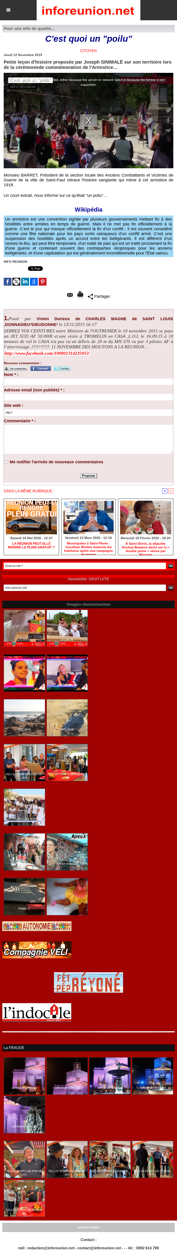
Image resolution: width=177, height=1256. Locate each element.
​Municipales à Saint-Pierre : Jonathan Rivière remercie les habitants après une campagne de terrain (88, 547)
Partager (101, 296)
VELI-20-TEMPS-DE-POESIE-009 (67, 1173)
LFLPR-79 (67, 640)
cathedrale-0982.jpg (67, 1087)
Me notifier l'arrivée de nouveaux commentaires (56, 462)
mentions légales (88, 1227)
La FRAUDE (14, 1048)
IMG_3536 (24, 729)
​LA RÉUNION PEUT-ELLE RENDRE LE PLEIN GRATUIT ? (31, 545)
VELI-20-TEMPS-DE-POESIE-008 (152, 1173)
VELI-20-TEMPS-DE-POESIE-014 (110, 1173)
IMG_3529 (67, 729)
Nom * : (11, 374)
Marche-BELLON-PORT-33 (24, 819)
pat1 (67, 908)
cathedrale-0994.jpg (24, 1126)
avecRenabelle (24, 684)
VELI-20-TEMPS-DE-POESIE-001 (24, 1173)
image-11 (24, 908)
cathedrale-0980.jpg (24, 1087)
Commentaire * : (20, 421)
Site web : (13, 405)
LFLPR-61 (24, 640)
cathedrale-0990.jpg (110, 1087)
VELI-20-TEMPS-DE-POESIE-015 (67, 776)
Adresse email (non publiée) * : (34, 390)
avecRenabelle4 (67, 684)
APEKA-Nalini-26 (67, 863)
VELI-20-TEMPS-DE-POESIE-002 (24, 1211)
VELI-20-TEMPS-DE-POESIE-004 (24, 776)
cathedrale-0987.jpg (152, 1087)
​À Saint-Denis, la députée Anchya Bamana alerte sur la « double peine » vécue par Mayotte (145, 547)
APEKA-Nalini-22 (24, 863)
